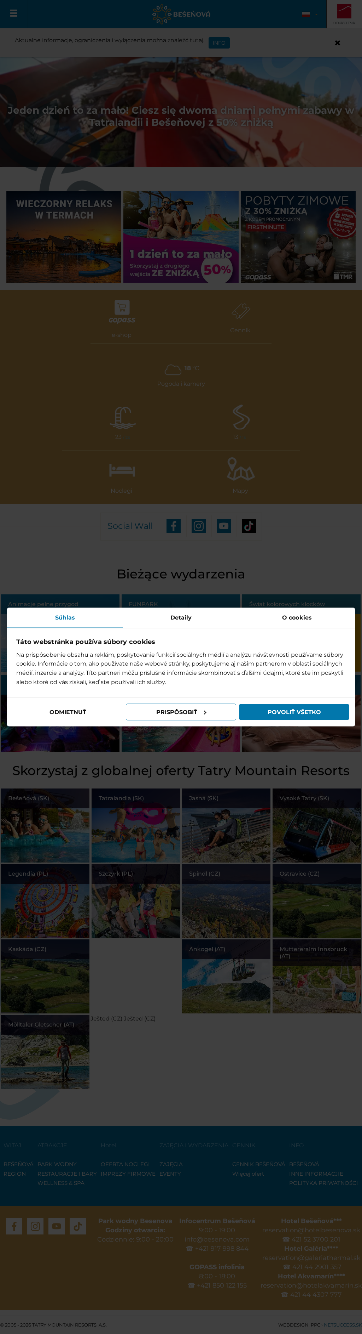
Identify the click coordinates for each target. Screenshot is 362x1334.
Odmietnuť (67, 711)
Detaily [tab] (181, 617)
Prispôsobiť (176, 711)
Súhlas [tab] (65, 617)
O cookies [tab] (297, 617)
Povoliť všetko (294, 711)
